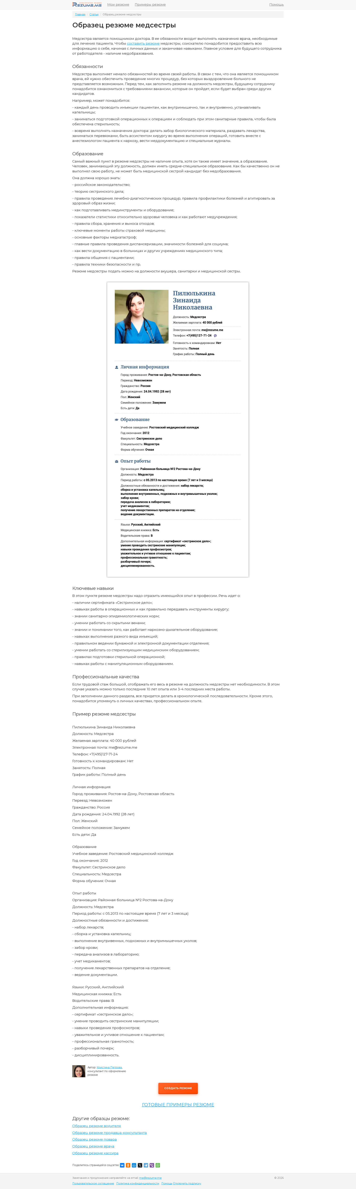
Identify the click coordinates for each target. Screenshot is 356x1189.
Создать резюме (178, 1088)
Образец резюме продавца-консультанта (109, 1133)
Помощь (276, 5)
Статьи (94, 14)
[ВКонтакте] (122, 1165)
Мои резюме (118, 5)
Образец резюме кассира (95, 1153)
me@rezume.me (150, 1178)
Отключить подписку (187, 1183)
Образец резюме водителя (96, 1126)
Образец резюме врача (93, 1146)
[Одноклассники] (128, 1165)
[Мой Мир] (134, 1165)
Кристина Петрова (109, 1067)
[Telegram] (146, 1165)
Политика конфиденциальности (137, 1183)
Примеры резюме (150, 5)
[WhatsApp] (158, 1165)
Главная (80, 14)
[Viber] (152, 1165)
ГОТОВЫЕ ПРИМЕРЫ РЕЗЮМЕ (178, 1104)
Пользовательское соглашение (93, 1183)
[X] (140, 1165)
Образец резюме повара (94, 1139)
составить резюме (143, 43)
